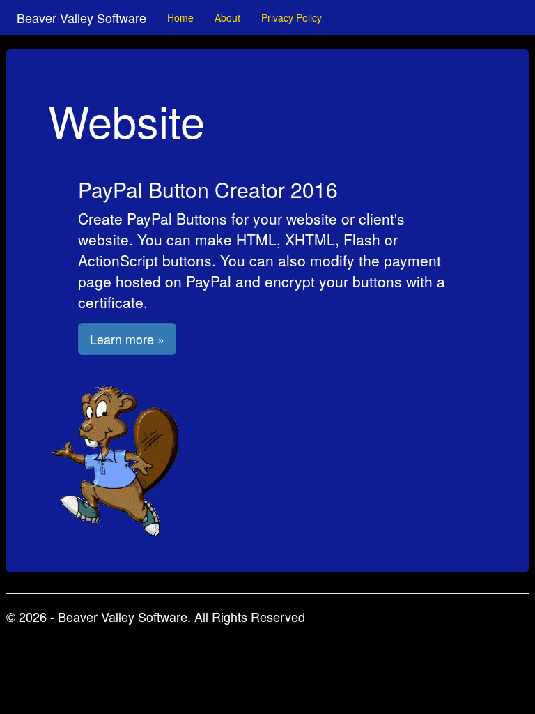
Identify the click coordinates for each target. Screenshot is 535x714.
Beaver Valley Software (81, 17)
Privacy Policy (291, 17)
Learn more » (127, 339)
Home (180, 17)
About (227, 17)
